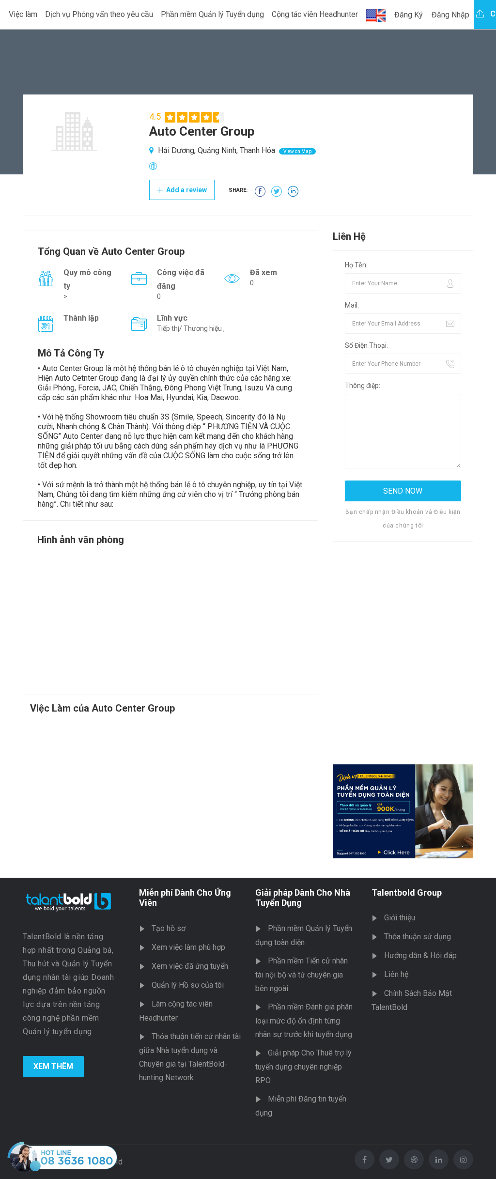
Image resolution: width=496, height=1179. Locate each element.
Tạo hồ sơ (169, 928)
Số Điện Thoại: (366, 345)
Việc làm (23, 14)
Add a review (186, 190)
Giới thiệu (399, 917)
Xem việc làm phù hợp (188, 947)
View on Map (297, 151)
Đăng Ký (408, 14)
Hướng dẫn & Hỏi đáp (420, 955)
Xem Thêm (53, 1066)
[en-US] (376, 15)
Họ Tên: (356, 265)
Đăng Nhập (450, 14)
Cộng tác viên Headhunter (315, 14)
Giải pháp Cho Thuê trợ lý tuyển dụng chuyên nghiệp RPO (303, 1066)
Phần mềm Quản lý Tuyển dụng (212, 14)
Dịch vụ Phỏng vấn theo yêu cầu (99, 14)
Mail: (352, 305)
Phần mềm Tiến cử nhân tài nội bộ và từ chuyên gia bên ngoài (301, 974)
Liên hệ (396, 974)
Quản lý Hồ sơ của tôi (188, 985)
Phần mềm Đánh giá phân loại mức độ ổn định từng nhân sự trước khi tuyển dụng (304, 1020)
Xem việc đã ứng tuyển (190, 966)
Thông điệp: (362, 385)
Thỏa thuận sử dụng (417, 936)
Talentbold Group (407, 892)
